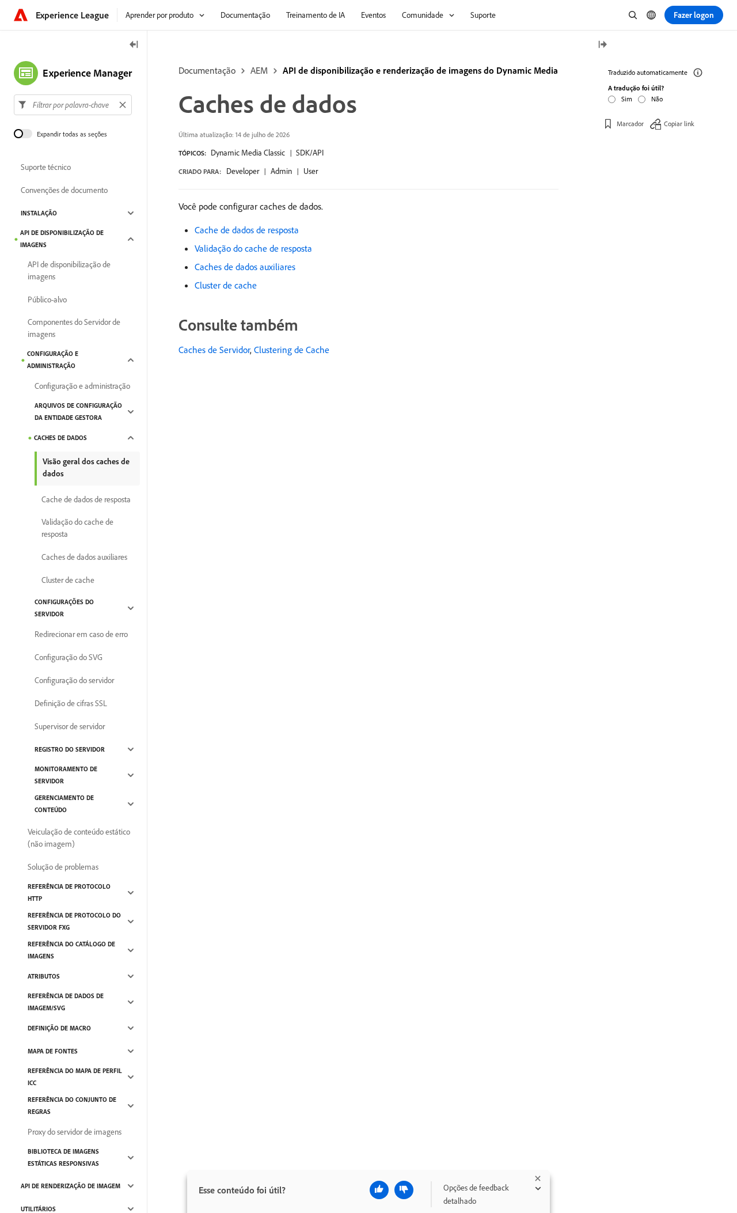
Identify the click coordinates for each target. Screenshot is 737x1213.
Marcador (630, 123)
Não (657, 98)
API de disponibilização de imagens (62, 239)
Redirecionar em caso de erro (81, 634)
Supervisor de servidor (70, 726)
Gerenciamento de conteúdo (64, 804)
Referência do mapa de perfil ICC (75, 1077)
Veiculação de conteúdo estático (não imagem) (79, 838)
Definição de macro (59, 1028)
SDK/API (310, 152)
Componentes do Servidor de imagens (74, 328)
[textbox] (73, 104)
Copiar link (679, 123)
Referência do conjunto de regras (72, 1106)
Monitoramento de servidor (66, 775)
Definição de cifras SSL (71, 703)
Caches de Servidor (214, 349)
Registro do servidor (70, 749)
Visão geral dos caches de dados (86, 467)
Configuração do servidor (74, 680)
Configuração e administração (52, 360)
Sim (626, 98)
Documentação (206, 70)
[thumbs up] (379, 1190)
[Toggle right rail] (602, 45)
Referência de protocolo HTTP (69, 892)
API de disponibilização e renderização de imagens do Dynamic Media (420, 70)
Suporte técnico (46, 167)
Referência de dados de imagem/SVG (66, 1002)
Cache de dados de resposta (247, 230)
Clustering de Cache (291, 349)
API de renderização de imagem (70, 1186)
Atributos (44, 976)
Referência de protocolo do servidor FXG (74, 921)
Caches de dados (60, 438)
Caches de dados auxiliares (245, 266)
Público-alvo (47, 299)
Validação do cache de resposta (253, 248)
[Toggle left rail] (134, 45)
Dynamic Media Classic (248, 152)
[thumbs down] (403, 1190)
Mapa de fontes (53, 1051)
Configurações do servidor (64, 608)
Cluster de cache (226, 285)
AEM (259, 70)
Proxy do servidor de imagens (74, 1132)
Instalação (39, 213)
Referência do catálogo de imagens (71, 950)
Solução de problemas (63, 867)
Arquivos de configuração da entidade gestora (78, 411)
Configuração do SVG (68, 657)
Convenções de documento (64, 190)
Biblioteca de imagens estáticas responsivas (63, 1157)
